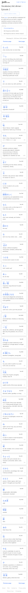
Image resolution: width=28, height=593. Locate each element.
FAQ (8, 588)
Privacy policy (22, 588)
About (3, 588)
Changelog (18, 591)
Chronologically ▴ (9, 28)
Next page (22, 41)
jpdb (4, 2)
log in (6, 17)
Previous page (7, 41)
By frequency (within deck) (11, 31)
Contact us (14, 588)
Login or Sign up (21, 2)
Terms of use (10, 591)
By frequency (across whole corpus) (14, 33)
